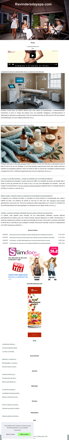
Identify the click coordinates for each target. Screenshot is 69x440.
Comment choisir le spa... (9, 374)
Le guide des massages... (9, 389)
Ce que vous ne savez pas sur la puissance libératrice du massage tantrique (30, 243)
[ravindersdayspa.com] (34, 20)
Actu (33, 48)
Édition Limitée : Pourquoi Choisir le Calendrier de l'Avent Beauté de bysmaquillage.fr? (27, 196)
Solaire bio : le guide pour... (9, 359)
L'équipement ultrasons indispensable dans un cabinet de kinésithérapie (22, 71)
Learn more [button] (17, 430)
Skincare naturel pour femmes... (10, 416)
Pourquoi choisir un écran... (9, 366)
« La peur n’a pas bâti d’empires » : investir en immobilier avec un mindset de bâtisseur (27, 178)
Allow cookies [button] (24, 434)
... (32, 117)
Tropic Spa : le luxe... (7, 431)
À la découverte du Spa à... (9, 378)
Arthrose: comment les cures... (10, 397)
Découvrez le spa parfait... (9, 423)
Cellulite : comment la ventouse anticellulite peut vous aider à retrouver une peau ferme (27, 213)
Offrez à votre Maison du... (9, 381)
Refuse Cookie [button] (10, 434)
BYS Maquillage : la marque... (10, 363)
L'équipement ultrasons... (9, 344)
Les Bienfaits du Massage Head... (11, 393)
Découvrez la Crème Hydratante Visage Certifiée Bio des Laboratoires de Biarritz (31, 234)
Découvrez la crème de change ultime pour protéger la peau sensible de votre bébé (32, 237)
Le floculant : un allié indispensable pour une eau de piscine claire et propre (30, 240)
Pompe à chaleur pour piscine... (10, 404)
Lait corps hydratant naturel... (10, 347)
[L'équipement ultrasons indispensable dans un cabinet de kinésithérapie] (33, 91)
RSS (46, 436)
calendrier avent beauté (57, 200)
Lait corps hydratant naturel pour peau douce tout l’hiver (17, 125)
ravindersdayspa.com (33, 46)
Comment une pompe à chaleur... (11, 408)
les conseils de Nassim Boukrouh (31, 186)
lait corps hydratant (20, 164)
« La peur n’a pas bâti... (8, 351)
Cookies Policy (40, 436)
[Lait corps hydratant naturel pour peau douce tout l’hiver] (33, 144)
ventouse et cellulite (14, 225)
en (34, 438)
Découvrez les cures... (8, 427)
